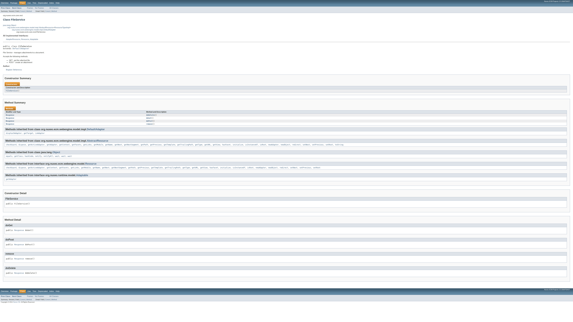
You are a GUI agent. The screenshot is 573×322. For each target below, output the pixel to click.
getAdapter (52, 145)
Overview (5, 3)
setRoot (329, 145)
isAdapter (40, 133)
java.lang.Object (9, 25)
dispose (22, 145)
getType (198, 145)
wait (57, 156)
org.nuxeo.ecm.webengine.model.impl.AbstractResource (30, 28)
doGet (148, 118)
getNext (118, 145)
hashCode (29, 156)
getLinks (87, 145)
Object (56, 152)
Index (51, 3)
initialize (238, 145)
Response (10, 115)
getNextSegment (131, 145)
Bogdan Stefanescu (14, 70)
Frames (30, 8)
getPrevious (156, 145)
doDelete (150, 115)
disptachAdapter (14, 133)
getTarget (28, 133)
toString (339, 145)
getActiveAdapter (36, 145)
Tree (34, 3)
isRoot (263, 145)
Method (29, 11)
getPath (144, 145)
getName (109, 145)
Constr (22, 11)
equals (9, 156)
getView (216, 145)
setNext (306, 145)
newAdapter (273, 145)
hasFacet (226, 145)
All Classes (53, 8)
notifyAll (48, 156)
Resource (25, 39)
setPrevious (318, 145)
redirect (296, 145)
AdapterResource (13, 39)
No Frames (39, 8)
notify (38, 156)
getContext (64, 145)
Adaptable (34, 39)
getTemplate (169, 145)
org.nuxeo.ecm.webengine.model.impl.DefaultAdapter (34, 30)
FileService (11, 91)
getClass (18, 156)
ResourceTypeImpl (62, 28)
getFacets (76, 145)
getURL (207, 145)
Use (29, 3)
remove (149, 124)
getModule (98, 145)
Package (13, 3)
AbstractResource (97, 140)
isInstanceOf (251, 145)
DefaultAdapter (21, 48)
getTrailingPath (185, 145)
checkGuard (11, 145)
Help (58, 3)
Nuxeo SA (16, 302)
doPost (149, 121)
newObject (285, 145)
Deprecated (43, 3)
